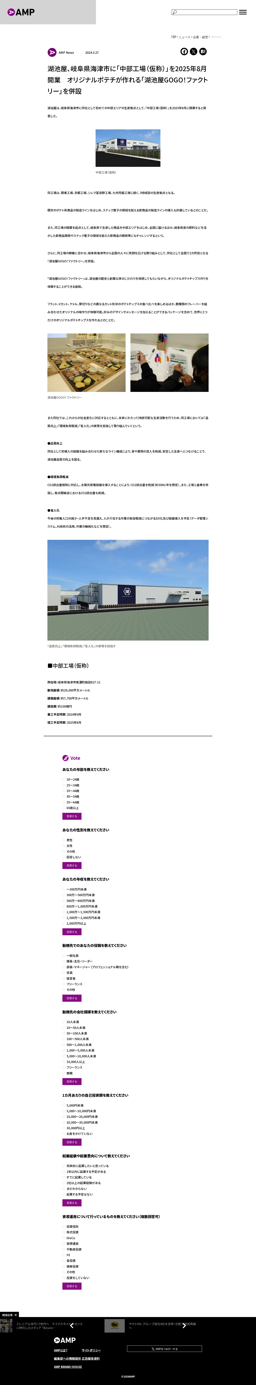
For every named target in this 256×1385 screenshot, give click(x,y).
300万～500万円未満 (81, 895)
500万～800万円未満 (81, 901)
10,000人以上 (76, 1062)
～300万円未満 (77, 889)
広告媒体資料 (91, 1358)
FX (68, 1255)
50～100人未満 (77, 1033)
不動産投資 (74, 1249)
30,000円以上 (76, 1128)
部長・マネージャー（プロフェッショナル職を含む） (98, 967)
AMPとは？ (61, 1350)
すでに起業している (79, 1177)
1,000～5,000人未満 (80, 1050)
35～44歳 (73, 791)
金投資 (71, 1261)
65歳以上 (73, 808)
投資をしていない (78, 1278)
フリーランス (74, 984)
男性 (70, 840)
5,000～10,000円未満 (81, 1111)
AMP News (66, 52)
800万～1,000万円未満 (82, 906)
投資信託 (73, 1226)
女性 (70, 846)
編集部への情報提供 (67, 1358)
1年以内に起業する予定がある (86, 1172)
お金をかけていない (79, 1134)
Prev (72, 1325)
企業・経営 (200, 37)
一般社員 (73, 956)
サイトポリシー (91, 1350)
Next (183, 1325)
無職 (70, 1073)
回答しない (74, 857)
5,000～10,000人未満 (81, 1056)
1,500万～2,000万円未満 (83, 918)
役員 (70, 973)
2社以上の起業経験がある (84, 1183)
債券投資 (73, 1266)
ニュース (185, 37)
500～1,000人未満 (79, 1045)
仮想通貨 (73, 1244)
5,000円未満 (75, 1105)
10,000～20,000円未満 (82, 1117)
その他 (71, 851)
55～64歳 (73, 802)
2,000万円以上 (76, 923)
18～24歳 (73, 779)
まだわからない (77, 1189)
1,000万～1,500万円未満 (83, 912)
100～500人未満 (78, 1039)
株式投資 (73, 1232)
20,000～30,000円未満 (82, 1122)
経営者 (71, 978)
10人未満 (73, 1022)
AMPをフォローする (166, 1349)
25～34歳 (73, 785)
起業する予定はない (80, 1194)
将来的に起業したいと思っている (88, 1166)
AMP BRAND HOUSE (68, 1366)
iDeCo (71, 1238)
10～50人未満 (76, 1028)
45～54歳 (73, 796)
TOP (173, 37)
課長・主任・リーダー (80, 961)
